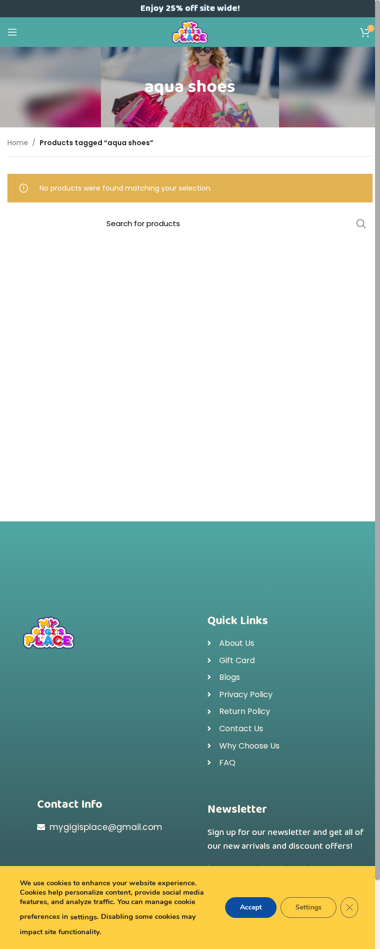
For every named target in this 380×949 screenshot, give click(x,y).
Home (17, 143)
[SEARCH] (361, 223)
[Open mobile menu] (12, 32)
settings (83, 917)
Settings (308, 907)
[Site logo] (190, 32)
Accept (251, 907)
